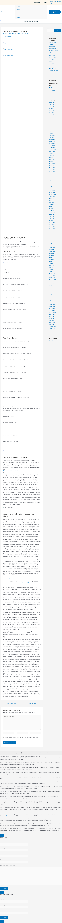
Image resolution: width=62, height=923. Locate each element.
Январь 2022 (52, 206)
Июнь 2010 (51, 296)
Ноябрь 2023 (52, 169)
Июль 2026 (51, 104)
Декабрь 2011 (52, 273)
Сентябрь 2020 (52, 233)
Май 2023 (51, 177)
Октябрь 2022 (52, 192)
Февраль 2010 (52, 302)
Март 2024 (51, 161)
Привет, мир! (52, 90)
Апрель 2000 (52, 322)
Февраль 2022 (52, 204)
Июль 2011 (51, 281)
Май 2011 (51, 285)
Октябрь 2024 (52, 147)
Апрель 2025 (52, 135)
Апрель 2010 (52, 300)
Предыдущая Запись (11, 703)
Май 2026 (51, 108)
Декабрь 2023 (52, 167)
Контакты (19, 17)
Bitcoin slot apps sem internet (9, 578)
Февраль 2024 (52, 163)
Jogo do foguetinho (7, 36)
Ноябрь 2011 (52, 275)
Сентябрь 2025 (52, 125)
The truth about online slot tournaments (52, 44)
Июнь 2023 (51, 176)
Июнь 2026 (51, 106)
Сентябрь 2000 (52, 312)
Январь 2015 (52, 261)
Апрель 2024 (52, 159)
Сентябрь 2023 (52, 173)
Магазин (18, 9)
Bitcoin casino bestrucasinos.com (10, 470)
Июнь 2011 (51, 283)
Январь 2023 (52, 186)
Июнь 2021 (51, 218)
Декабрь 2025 (52, 118)
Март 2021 (51, 224)
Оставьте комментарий (8, 33)
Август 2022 (52, 196)
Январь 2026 (52, 116)
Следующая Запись (33, 703)
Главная (18, 6)
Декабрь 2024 (52, 143)
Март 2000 (51, 324)
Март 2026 (51, 112)
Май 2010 (51, 298)
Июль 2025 (51, 129)
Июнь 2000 (51, 318)
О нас (18, 14)
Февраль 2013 (52, 263)
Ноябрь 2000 (52, 310)
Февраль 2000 (52, 326)
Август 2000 (52, 314)
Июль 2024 (51, 153)
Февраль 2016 (52, 255)
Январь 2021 (52, 228)
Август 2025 (52, 127)
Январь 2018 (52, 251)
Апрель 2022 (52, 202)
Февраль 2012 (52, 269)
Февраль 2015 (52, 259)
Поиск (48, 28)
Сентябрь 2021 (52, 212)
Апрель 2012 (52, 265)
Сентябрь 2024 (52, 149)
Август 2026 (52, 102)
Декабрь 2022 (52, 188)
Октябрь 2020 (52, 230)
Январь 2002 (52, 306)
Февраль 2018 (52, 249)
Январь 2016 (52, 257)
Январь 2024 (52, 165)
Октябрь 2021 (52, 210)
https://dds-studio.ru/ (36, 752)
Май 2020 (51, 237)
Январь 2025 (52, 141)
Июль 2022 (51, 198)
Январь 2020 (52, 243)
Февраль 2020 (52, 241)
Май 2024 (51, 157)
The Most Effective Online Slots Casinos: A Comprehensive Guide (53, 61)
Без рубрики (17, 33)
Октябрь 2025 (52, 123)
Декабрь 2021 (52, 208)
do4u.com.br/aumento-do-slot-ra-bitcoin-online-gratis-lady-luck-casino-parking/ (20, 582)
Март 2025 (51, 137)
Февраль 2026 (52, 114)
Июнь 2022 (51, 200)
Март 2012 (51, 267)
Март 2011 (51, 290)
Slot (23, 757)
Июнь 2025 (51, 131)
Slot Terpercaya (7, 815)
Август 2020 (52, 235)
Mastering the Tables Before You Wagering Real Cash (53, 68)
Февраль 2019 (52, 245)
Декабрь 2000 (52, 308)
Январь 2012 (52, 271)
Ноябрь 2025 (52, 120)
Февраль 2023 (52, 184)
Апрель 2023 (52, 180)
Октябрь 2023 (52, 171)
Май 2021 (51, 220)
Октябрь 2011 (52, 277)
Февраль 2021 (52, 226)
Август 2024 (52, 151)
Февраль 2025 (52, 139)
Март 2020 (51, 239)
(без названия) (52, 48)
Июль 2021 (51, 216)
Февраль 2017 (52, 253)
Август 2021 (52, 214)
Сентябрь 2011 (52, 279)
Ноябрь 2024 (52, 145)
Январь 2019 (52, 247)
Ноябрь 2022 (52, 190)
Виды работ (19, 12)
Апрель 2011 (52, 287)
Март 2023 (51, 182)
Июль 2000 (51, 316)
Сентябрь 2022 (52, 194)
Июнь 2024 (51, 155)
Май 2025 (51, 133)
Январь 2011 (52, 294)
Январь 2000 (52, 328)
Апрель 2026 (52, 110)
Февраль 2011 (52, 292)
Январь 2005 (52, 304)
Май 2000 (51, 320)
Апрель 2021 (52, 222)
